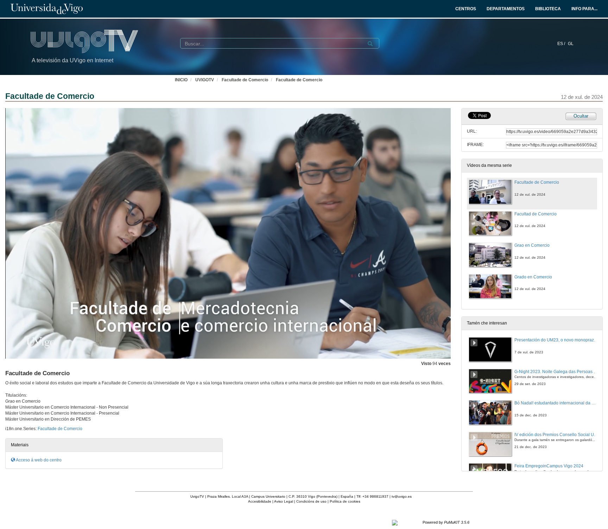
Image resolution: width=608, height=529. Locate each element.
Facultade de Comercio (245, 79)
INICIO (181, 79)
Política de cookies (345, 501)
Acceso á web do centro (38, 460)
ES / (561, 43)
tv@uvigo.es (402, 496)
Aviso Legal (283, 501)
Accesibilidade (259, 501)
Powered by (446, 522)
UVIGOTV (204, 79)
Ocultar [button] (581, 116)
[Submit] (370, 43)
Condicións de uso (311, 501)
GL (571, 43)
